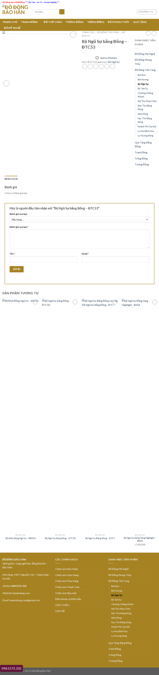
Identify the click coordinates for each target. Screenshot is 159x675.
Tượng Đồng (142, 164)
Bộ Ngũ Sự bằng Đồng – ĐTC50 (60, 538)
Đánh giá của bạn (18, 214)
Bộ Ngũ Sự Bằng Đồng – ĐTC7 (100, 538)
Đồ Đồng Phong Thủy (143, 61)
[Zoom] (6, 83)
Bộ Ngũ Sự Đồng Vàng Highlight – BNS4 (140, 539)
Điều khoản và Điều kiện (68, 598)
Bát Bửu (142, 75)
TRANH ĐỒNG (29, 21)
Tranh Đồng (141, 152)
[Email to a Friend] (95, 66)
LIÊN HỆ (60, 610)
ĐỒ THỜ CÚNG (53, 21)
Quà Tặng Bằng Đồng (143, 144)
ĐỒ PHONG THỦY (118, 21)
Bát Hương (143, 79)
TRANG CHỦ (9, 21)
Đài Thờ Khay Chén (147, 101)
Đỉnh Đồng (143, 114)
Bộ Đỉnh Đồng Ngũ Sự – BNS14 (20, 538)
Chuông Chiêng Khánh (145, 95)
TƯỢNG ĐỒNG (75, 21)
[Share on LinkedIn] (112, 66)
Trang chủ (88, 32)
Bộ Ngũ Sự (114, 61)
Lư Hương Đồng (145, 135)
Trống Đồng (141, 158)
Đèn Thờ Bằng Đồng (145, 107)
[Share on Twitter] (90, 66)
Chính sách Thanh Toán (67, 586)
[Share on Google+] (107, 66)
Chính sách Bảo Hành (66, 568)
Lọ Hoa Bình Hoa (146, 131)
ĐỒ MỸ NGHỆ (12, 27)
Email (85, 253)
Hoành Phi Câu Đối (147, 126)
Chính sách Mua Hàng (66, 580)
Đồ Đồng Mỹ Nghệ (145, 53)
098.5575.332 (11, 668)
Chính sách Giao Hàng (67, 574)
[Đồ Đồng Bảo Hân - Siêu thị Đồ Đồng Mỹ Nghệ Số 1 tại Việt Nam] (15, 12)
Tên (12, 253)
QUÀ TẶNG (140, 21)
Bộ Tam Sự (143, 88)
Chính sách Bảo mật (65, 593)
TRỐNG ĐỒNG (95, 21)
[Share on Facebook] (84, 66)
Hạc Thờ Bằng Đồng (145, 120)
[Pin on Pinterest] (101, 66)
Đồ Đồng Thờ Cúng (108, 32)
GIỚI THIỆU (62, 605)
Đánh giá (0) (11, 179)
